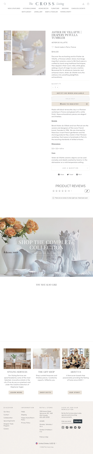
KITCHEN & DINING (29, 8)
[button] (7, 35)
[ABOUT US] (75, 358)
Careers (6, 429)
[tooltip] (87, 104)
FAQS (23, 412)
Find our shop (44, 437)
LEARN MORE (16, 392)
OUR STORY (74, 392)
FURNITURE (55, 8)
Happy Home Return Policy (27, 418)
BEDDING (65, 8)
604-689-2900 (44, 417)
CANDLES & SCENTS (78, 8)
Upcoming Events (9, 421)
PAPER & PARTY (65, 12)
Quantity (56, 84)
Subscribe (77, 421)
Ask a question (70, 168)
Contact (6, 415)
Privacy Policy (25, 423)
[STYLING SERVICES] (17, 358)
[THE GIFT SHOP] (46, 358)
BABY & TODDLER (51, 12)
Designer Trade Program (8, 425)
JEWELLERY (38, 12)
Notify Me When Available (70, 93)
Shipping (24, 415)
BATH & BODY (26, 12)
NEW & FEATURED (14, 8)
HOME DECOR (43, 8)
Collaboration (8, 418)
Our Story (7, 412)
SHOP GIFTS (45, 392)
